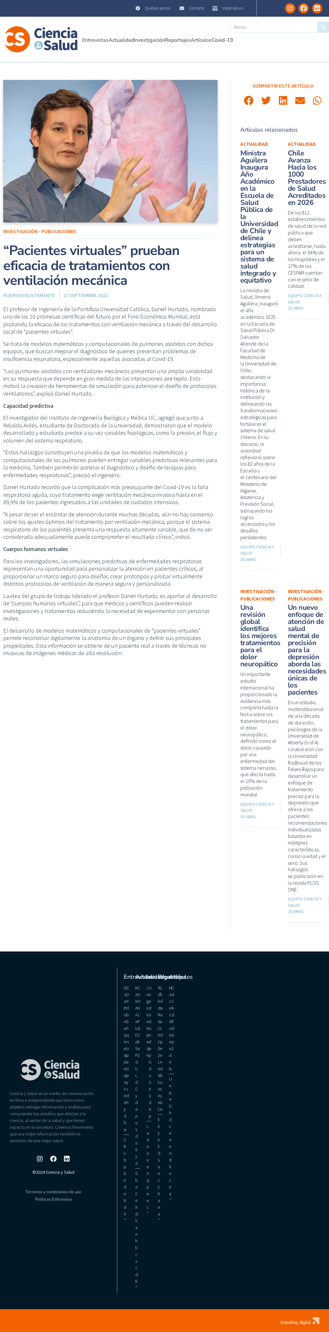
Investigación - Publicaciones (39, 231)
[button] (248, 100)
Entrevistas (95, 40)
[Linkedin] (317, 8)
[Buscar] (323, 27)
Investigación (149, 40)
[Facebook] (303, 8)
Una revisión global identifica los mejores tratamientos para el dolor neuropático (260, 636)
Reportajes (178, 40)
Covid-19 (222, 40)
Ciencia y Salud (19, 8)
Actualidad (121, 40)
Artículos (201, 40)
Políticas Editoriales (53, 1199)
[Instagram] (290, 8)
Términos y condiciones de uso (53, 1192)
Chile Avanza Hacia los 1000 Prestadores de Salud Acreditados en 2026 (307, 177)
